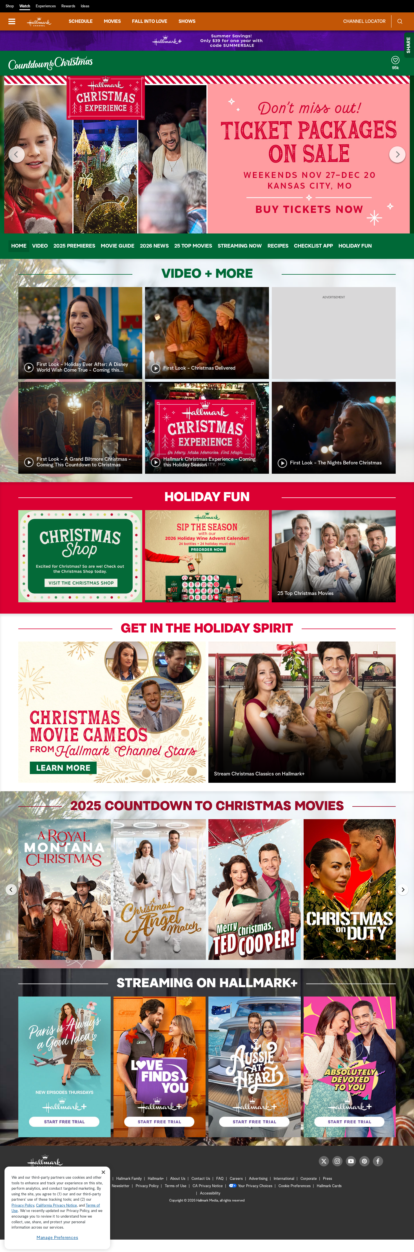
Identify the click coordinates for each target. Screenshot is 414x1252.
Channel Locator (364, 21)
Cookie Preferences (295, 1186)
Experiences (46, 6)
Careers (236, 1179)
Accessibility (210, 1193)
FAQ (220, 1179)
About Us (177, 1179)
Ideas (85, 6)
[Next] (397, 154)
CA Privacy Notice (208, 1186)
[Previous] (16, 154)
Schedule (81, 21)
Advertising (258, 1179)
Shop (10, 6)
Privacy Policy (147, 1186)
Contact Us (201, 1179)
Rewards (68, 6)
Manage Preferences (57, 1238)
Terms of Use (175, 1186)
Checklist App (313, 246)
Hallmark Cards (329, 1186)
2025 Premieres (74, 246)
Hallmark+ (156, 1179)
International (284, 1179)
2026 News (154, 246)
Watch (24, 6)
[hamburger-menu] (11, 21)
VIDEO (40, 246)
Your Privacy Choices (255, 1186)
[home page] (39, 22)
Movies (112, 21)
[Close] (103, 1172)
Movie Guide (117, 246)
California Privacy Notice (56, 1205)
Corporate (309, 1179)
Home (18, 246)
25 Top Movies (193, 246)
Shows (187, 21)
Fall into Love (149, 21)
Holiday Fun (355, 246)
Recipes (278, 246)
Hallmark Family (129, 1179)
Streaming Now (240, 246)
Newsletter (121, 1186)
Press (327, 1179)
